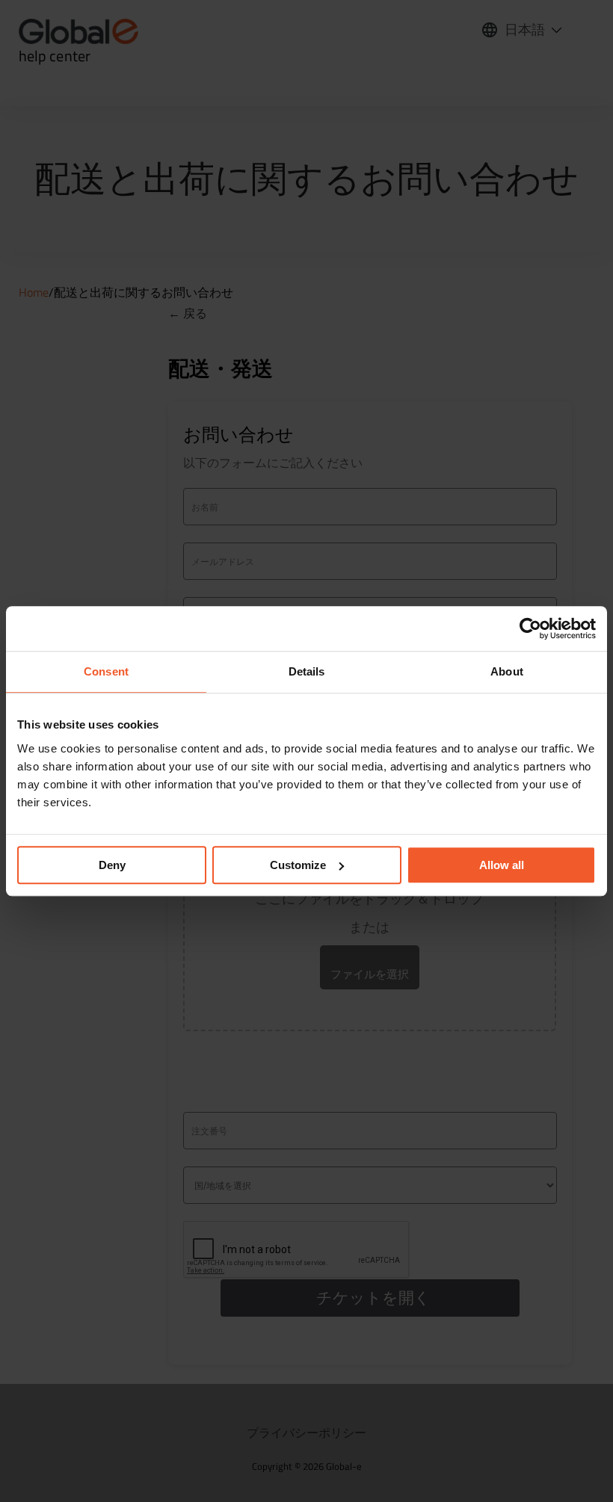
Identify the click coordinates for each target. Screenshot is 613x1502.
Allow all (501, 865)
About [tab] (506, 671)
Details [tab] (307, 671)
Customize (298, 865)
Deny (112, 865)
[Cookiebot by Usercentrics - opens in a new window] (530, 628)
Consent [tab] (106, 671)
